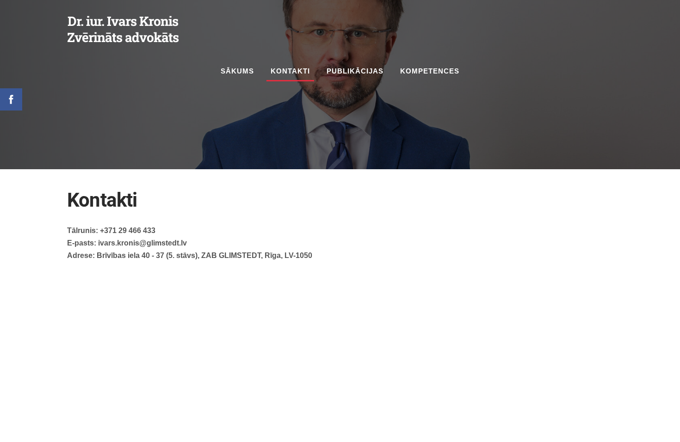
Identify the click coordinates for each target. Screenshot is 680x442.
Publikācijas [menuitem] (355, 71)
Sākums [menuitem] (237, 71)
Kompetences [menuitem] (429, 71)
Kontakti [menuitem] (290, 71)
